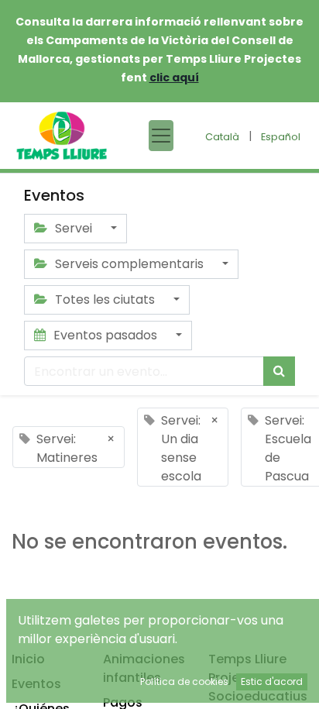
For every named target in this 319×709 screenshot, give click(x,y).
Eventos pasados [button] (105, 335)
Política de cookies (184, 681)
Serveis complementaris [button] (129, 264)
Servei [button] (73, 228)
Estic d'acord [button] (272, 681)
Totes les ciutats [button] (105, 299)
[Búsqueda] (279, 371)
